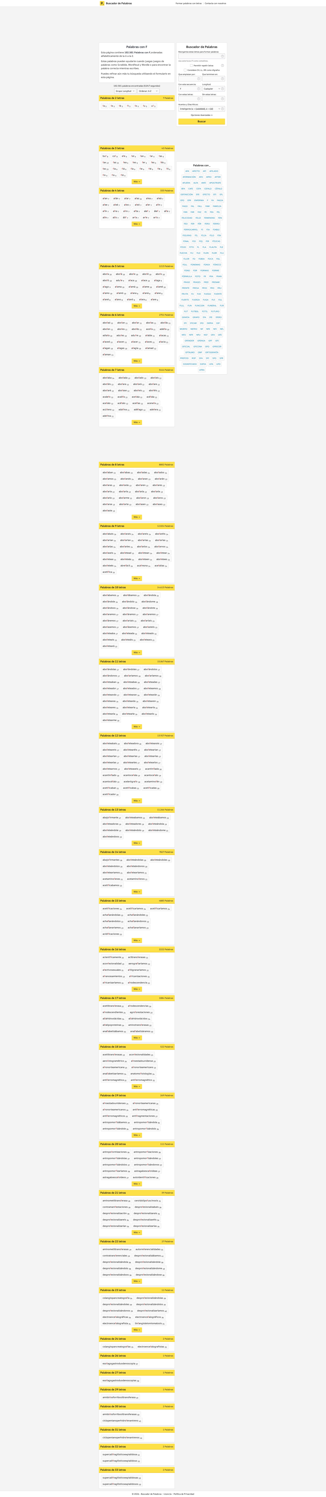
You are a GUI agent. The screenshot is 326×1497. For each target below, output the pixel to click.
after (218, 177)
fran (219, 276)
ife (210, 317)
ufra (201, 369)
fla (204, 247)
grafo (196, 317)
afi (204, 171)
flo (198, 253)
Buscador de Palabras (119, 3)
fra (211, 276)
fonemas (195, 264)
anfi (203, 182)
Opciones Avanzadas (202, 115)
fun (190, 305)
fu (192, 293)
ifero (219, 317)
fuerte (185, 299)
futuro (215, 311)
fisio (183, 247)
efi (214, 194)
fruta (185, 293)
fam (207, 206)
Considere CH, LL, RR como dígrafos (203, 70)
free (206, 282)
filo (212, 235)
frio (204, 288)
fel (218, 212)
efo (182, 200)
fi (202, 229)
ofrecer (217, 346)
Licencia (168, 1494)
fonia (207, 264)
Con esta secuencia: (187, 84)
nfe (208, 329)
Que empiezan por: (186, 74)
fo (194, 258)
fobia (202, 258)
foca (210, 258)
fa (212, 200)
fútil (205, 311)
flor (214, 253)
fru (219, 288)
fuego (207, 293)
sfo (214, 358)
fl (198, 247)
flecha (183, 253)
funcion (199, 305)
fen (220, 217)
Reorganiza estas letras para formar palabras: (198, 52)
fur (222, 305)
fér (199, 223)
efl (221, 194)
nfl (222, 329)
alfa (195, 182)
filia (203, 235)
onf (200, 352)
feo (186, 223)
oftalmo (190, 352)
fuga (205, 299)
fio (194, 241)
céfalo (218, 188)
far (192, 212)
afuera (186, 182)
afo (201, 177)
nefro (194, 329)
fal (192, 206)
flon (206, 253)
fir (207, 241)
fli (191, 253)
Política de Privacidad (184, 1494)
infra (210, 323)
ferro (216, 223)
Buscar (202, 121)
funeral (212, 305)
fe (206, 212)
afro (208, 177)
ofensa (201, 340)
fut (186, 311)
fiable (216, 229)
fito (191, 247)
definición (187, 194)
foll (185, 264)
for (195, 270)
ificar (193, 323)
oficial (186, 346)
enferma (199, 200)
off (210, 340)
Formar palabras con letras (189, 3)
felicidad (187, 217)
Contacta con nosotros (215, 3)
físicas (216, 241)
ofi (217, 340)
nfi (215, 329)
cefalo (208, 188)
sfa (201, 358)
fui (213, 299)
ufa (211, 364)
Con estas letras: (185, 94)
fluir (186, 258)
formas (204, 270)
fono (187, 270)
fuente (218, 293)
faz (199, 212)
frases (197, 282)
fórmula (187, 276)
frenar (216, 282)
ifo (201, 323)
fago (185, 206)
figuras (187, 235)
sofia (203, 364)
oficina (197, 346)
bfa (183, 188)
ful (220, 299)
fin (219, 235)
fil (196, 235)
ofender (189, 340)
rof (194, 358)
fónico (217, 264)
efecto (206, 194)
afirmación (189, 177)
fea (211, 212)
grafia (185, 317)
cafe (190, 188)
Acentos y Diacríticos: (188, 104)
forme (215, 270)
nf (201, 329)
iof (218, 323)
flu (222, 253)
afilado (213, 171)
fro (212, 288)
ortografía (211, 352)
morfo (183, 329)
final (186, 241)
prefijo (184, 358)
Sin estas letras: (209, 94)
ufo (218, 364)
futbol (195, 311)
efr (189, 200)
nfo (184, 334)
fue (199, 293)
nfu (198, 334)
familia (217, 206)
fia (208, 229)
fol (218, 258)
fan (185, 212)
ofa (213, 334)
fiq (200, 241)
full (182, 305)
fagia (220, 200)
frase (187, 282)
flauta (213, 247)
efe (197, 194)
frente (185, 288)
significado (190, 364)
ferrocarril (191, 229)
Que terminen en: (210, 74)
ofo (207, 346)
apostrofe (215, 182)
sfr (221, 358)
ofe (220, 334)
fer (192, 223)
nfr (191, 334)
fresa (196, 288)
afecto (196, 171)
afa (187, 171)
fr (205, 276)
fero (207, 223)
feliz (198, 217)
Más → (137, 181)
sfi (207, 358)
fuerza (196, 299)
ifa (204, 317)
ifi (185, 323)
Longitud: (206, 84)
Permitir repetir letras (203, 65)
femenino (209, 217)
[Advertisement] (143, 25)
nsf (206, 334)
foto (197, 276)
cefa (198, 188)
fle (221, 247)
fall (200, 206)
